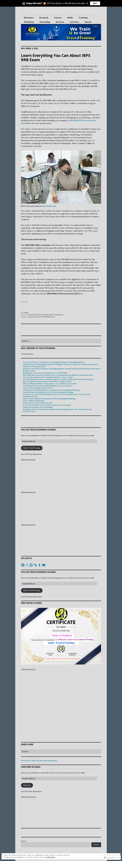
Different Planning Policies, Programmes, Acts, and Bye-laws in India (50, 384)
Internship (45, 22)
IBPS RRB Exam (49, 317)
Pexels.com (50, 206)
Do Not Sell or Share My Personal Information (39, 761)
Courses (58, 17)
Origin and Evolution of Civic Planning (37, 407)
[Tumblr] (39, 565)
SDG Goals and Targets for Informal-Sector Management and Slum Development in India (58, 375)
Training (83, 17)
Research (43, 17)
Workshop (29, 22)
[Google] (31, 565)
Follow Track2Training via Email (38, 429)
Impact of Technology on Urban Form (37, 388)
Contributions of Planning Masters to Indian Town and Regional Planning (51, 390)
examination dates (34, 317)
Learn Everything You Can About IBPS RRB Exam (55, 57)
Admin (25, 313)
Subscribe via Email (31, 767)
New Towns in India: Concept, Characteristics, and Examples (47, 405)
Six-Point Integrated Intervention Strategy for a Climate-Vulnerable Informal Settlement (58, 379)
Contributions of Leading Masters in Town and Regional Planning (48, 392)
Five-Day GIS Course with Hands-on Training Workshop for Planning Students (53, 362)
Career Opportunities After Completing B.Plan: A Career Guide (48, 377)
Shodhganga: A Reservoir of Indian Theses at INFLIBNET (45, 373)
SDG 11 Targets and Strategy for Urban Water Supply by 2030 (47, 382)
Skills (70, 17)
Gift (95, 3)
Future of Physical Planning (33, 401)
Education (29, 17)
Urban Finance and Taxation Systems (37, 403)
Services (60, 22)
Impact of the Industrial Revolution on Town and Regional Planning (49, 399)
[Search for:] (61, 341)
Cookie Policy (50, 857)
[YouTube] (44, 565)
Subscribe (27, 785)
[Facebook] (23, 565)
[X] (27, 565)
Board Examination (36, 315)
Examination (58, 315)
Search (88, 22)
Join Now (74, 22)
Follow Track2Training (31, 448)
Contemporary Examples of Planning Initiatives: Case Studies (47, 386)
